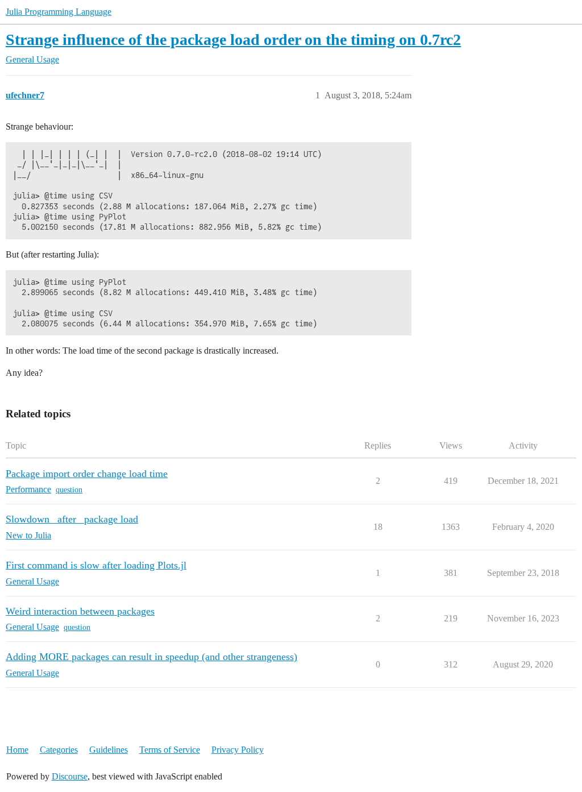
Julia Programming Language (58, 11)
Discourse (70, 776)
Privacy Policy (237, 749)
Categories (59, 749)
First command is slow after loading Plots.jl (96, 565)
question (69, 490)
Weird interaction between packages (80, 611)
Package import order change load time (87, 473)
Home (17, 749)
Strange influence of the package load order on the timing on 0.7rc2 (233, 39)
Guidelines (108, 749)
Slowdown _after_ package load (72, 519)
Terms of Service (169, 749)
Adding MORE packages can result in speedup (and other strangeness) (151, 656)
